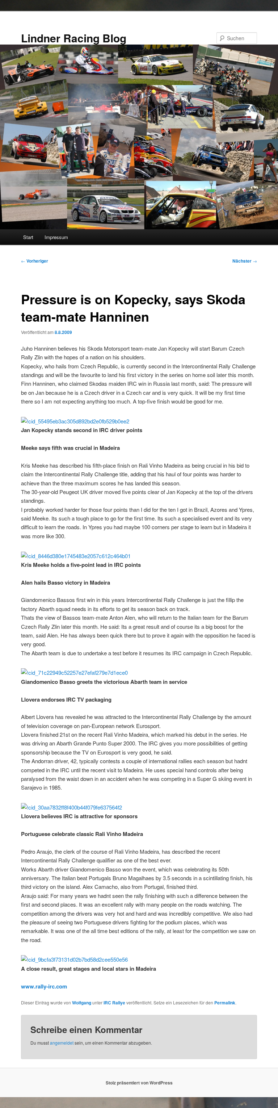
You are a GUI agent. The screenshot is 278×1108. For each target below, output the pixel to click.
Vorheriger (34, 261)
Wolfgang (81, 1002)
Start (28, 237)
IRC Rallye (114, 1002)
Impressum (56, 237)
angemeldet (61, 1043)
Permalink (224, 1002)
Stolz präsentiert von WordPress (139, 1082)
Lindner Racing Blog (73, 38)
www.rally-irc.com (44, 986)
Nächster (244, 261)
